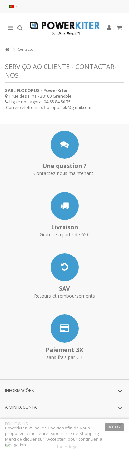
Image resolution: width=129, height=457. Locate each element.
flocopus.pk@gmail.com (67, 107)
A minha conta (21, 407)
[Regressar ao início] (7, 49)
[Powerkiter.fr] (64, 28)
